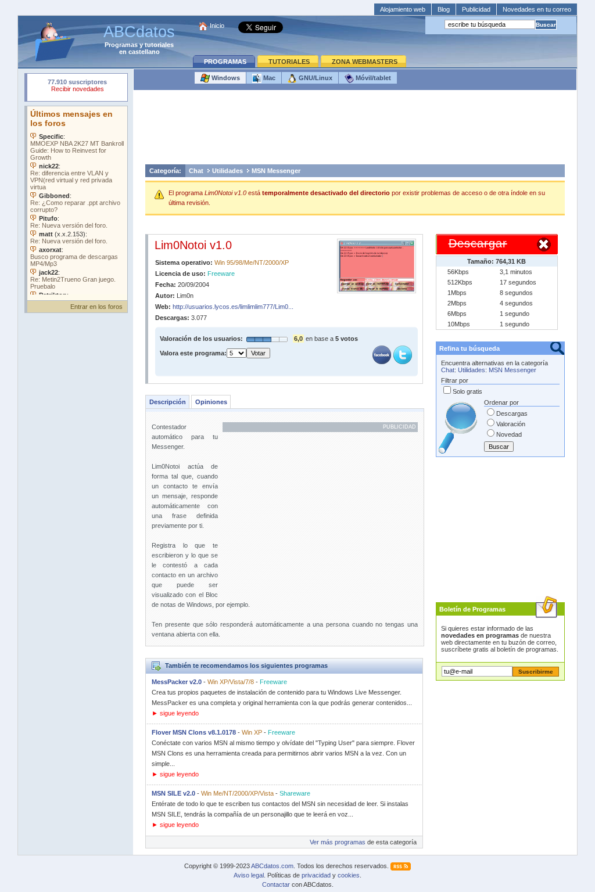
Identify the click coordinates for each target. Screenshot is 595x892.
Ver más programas (337, 842)
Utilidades (227, 170)
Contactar (276, 884)
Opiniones (211, 401)
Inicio (217, 25)
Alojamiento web (402, 9)
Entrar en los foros (96, 306)
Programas (121, 44)
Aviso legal (249, 875)
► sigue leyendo (175, 713)
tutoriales (159, 44)
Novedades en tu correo (537, 9)
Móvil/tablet (372, 77)
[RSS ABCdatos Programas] (400, 865)
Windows (225, 77)
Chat (196, 170)
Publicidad (476, 9)
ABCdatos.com (272, 865)
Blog (444, 9)
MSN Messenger (276, 170)
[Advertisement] (355, 130)
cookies (349, 875)
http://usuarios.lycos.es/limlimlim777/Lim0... (233, 306)
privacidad (316, 875)
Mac (268, 77)
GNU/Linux (314, 77)
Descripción (167, 401)
